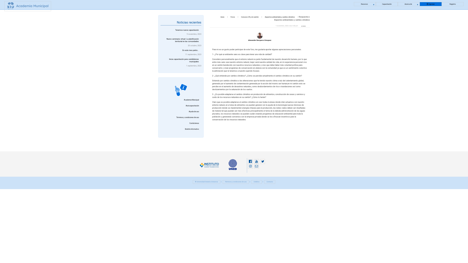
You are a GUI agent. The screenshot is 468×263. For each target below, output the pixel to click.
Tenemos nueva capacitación (187, 30)
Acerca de (408, 4)
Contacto (270, 182)
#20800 (303, 26)
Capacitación (387, 4)
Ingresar (432, 4)
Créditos (256, 182)
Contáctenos (194, 123)
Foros (233, 17)
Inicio (222, 17)
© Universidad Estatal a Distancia (206, 182)
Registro (453, 4)
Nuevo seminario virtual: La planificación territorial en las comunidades (182, 40)
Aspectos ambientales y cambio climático (280, 17)
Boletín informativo (192, 129)
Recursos (364, 4)
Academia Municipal (191, 100)
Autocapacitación (192, 106)
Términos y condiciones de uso (187, 117)
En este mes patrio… (190, 50)
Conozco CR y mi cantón (250, 17)
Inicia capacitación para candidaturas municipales (184, 60)
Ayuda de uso (194, 112)
